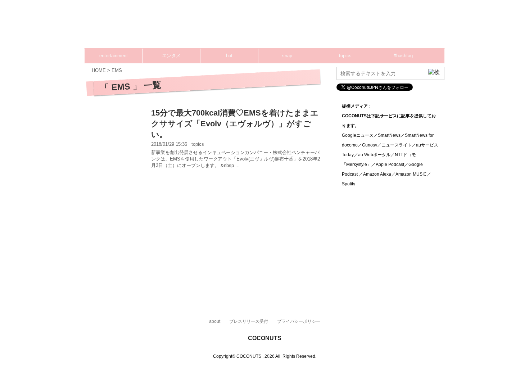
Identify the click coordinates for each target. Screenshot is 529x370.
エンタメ (171, 55)
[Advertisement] (308, 27)
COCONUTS (264, 338)
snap (287, 55)
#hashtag (403, 55)
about (214, 321)
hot (229, 55)
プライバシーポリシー (298, 321)
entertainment (113, 55)
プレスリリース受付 (248, 321)
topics (345, 55)
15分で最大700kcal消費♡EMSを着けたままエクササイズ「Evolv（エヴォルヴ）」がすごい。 (234, 123)
